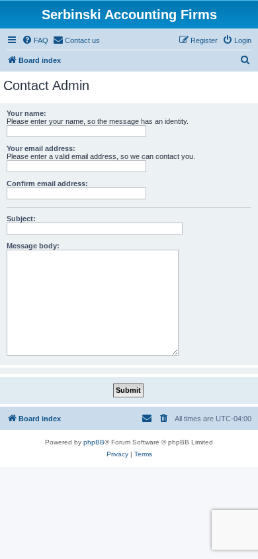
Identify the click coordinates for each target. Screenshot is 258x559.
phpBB (94, 442)
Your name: (26, 113)
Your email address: (41, 148)
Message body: (33, 246)
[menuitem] (35, 40)
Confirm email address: (47, 183)
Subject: (21, 219)
